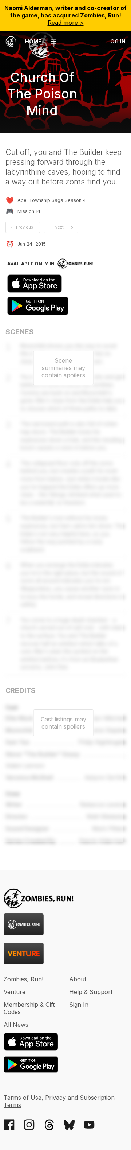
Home (32, 41)
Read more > (65, 15)
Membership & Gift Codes (29, 1008)
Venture (14, 991)
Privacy (55, 1097)
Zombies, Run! (23, 979)
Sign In (78, 1004)
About (77, 979)
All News (16, 1024)
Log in (116, 41)
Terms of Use (22, 1097)
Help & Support (90, 991)
